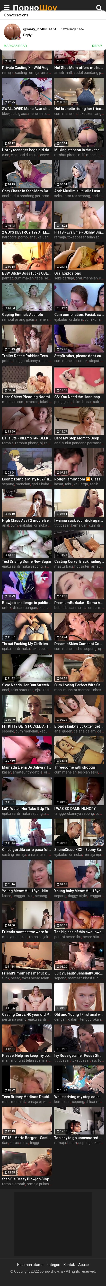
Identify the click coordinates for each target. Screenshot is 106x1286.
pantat (7, 278)
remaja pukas (38, 1184)
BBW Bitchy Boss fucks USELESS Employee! (27, 273)
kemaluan (79, 525)
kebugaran (48, 731)
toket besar (82, 402)
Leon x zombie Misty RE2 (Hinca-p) (27, 479)
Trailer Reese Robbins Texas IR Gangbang (27, 356)
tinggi (34, 1143)
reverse (32, 402)
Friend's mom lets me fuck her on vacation (27, 973)
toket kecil (48, 402)
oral (79, 278)
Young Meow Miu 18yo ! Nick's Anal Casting (27, 891)
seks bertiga (64, 278)
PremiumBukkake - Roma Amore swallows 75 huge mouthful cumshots (79, 603)
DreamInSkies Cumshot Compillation (79, 644)
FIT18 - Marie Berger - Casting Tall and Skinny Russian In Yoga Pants (27, 1138)
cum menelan (65, 114)
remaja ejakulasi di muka (46, 1102)
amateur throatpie (27, 772)
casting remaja (27, 73)
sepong (8, 484)
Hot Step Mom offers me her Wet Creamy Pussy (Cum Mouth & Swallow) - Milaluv (79, 68)
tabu (68, 484)
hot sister (82, 566)
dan (5, 1143)
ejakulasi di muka (25, 155)
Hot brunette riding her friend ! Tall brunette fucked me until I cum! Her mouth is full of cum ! (79, 109)
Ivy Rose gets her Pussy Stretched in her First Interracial (79, 1055)
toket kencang (89, 114)
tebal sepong (45, 278)
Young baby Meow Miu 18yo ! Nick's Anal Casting (79, 891)
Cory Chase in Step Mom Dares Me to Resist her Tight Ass (27, 191)
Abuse (83, 1265)
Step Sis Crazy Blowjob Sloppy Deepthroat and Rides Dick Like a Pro (27, 1179)
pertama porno (14, 1019)
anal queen (63, 731)
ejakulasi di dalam (68, 319)
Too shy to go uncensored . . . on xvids (79, 1138)
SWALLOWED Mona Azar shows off (27, 109)
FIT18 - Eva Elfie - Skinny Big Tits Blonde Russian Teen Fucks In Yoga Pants (79, 232)
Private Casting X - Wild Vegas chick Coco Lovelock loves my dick (27, 68)
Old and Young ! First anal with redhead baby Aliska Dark (79, 1014)
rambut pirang (26, 443)
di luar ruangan (25, 608)
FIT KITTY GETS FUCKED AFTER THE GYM (27, 726)
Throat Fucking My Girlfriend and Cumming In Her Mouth (27, 644)
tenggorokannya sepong (33, 361)
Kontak (69, 1265)
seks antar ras (22, 690)
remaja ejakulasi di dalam (49, 937)
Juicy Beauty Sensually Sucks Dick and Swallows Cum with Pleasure (79, 973)
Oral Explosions (67, 273)
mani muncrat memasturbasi (78, 690)
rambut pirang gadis (18, 319)
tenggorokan (23, 896)
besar (15, 978)
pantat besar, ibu (67, 937)
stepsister (97, 361)
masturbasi (63, 566)
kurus (14, 1143)
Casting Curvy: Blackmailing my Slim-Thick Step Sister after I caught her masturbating (79, 561)
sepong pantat (47, 896)
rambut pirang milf (69, 155)
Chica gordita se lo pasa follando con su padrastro (27, 850)
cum (5, 155)
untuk (82, 361)
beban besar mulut (69, 608)
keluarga (81, 484)
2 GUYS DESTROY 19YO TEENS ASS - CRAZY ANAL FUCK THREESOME (27, 232)
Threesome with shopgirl (75, 767)
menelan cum (39, 114)
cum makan (24, 278)
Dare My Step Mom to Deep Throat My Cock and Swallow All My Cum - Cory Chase (79, 438)
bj (41, 443)
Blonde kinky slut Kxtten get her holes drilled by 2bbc (79, 726)
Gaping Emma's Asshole (22, 315)
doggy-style (77, 896)
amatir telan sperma (44, 854)
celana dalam (85, 731)
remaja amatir (13, 1184)
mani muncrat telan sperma (24, 1060)
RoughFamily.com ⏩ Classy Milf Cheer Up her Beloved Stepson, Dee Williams (79, 479)
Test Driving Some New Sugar (27, 561)
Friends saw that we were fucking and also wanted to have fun (27, 932)
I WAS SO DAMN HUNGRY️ (75, 809)
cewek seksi (50, 155)
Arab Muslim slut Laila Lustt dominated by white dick (79, 191)
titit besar (62, 525)
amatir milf (63, 73)
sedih (94, 484)
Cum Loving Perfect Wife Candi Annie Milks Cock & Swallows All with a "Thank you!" (79, 685)
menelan (93, 155)
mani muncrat (13, 1102)
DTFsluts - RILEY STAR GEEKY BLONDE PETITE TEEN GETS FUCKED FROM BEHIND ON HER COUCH (27, 438)
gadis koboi (41, 484)
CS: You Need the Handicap (77, 397)
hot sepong (87, 649)
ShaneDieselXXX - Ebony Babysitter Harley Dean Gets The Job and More (79, 850)
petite (7, 361)
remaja (8, 73)
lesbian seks (88, 772)
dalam (73, 1019)
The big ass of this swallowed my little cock (79, 932)
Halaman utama (30, 1265)
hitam (72, 1143)
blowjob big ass (14, 114)
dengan (60, 1019)
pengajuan (63, 402)
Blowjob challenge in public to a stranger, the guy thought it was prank (27, 603)
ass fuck (98, 1060)
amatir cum (50, 73)
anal (32, 237)
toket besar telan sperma (42, 978)
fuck (5, 978)
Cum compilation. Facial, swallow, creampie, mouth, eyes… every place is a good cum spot (79, 315)
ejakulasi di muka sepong (39, 525)
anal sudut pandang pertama (25, 196)
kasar (58, 484)
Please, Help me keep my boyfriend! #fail (27, 1055)
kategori (53, 1265)
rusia (24, 1143)
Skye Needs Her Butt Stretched (27, 685)
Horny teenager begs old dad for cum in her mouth (27, 150)
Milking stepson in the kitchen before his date (79, 150)
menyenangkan (15, 937)
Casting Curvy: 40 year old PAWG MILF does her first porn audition (27, 1014)
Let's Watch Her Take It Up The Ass (27, 809)
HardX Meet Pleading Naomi (26, 397)
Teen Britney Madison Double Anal (27, 1097)
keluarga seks (49, 237)
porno (23, 237)
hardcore (9, 237)
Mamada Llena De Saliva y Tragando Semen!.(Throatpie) (27, 767)
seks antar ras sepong (72, 196)
